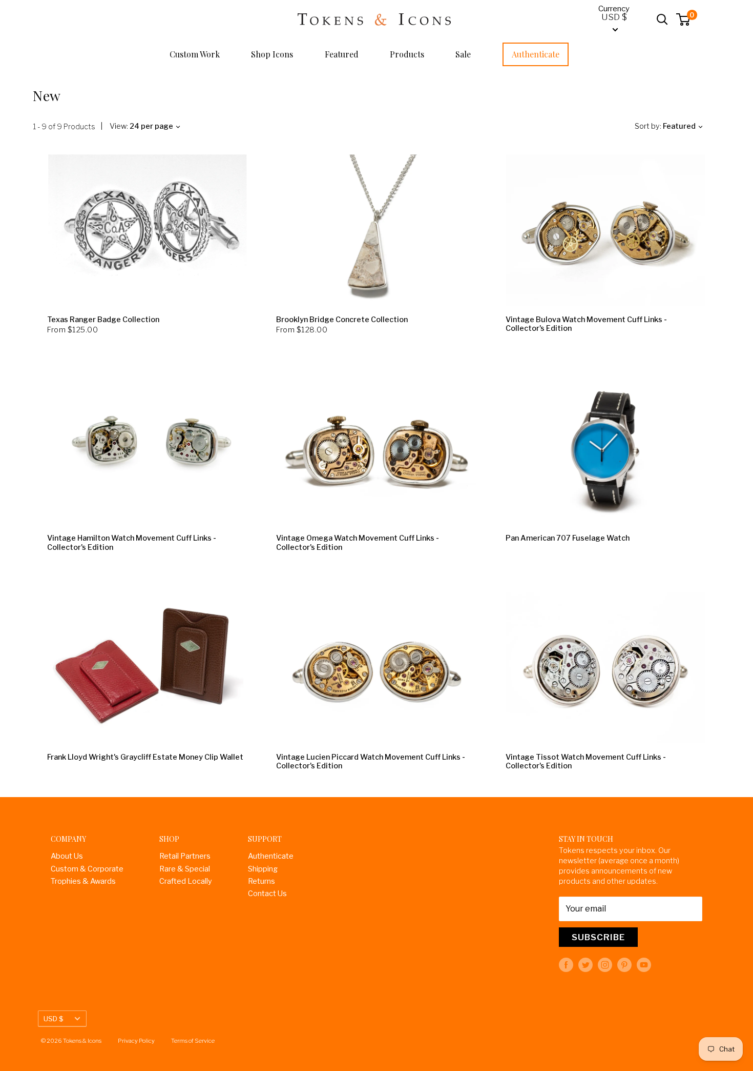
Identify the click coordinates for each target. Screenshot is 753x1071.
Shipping (263, 869)
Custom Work (195, 54)
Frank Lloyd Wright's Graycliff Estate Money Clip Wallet (145, 757)
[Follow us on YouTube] (644, 965)
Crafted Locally (185, 881)
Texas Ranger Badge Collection (103, 319)
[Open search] (662, 19)
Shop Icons (272, 54)
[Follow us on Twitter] (585, 965)
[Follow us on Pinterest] (624, 965)
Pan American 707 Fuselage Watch (568, 538)
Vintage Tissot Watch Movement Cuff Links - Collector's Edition (586, 761)
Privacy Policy (136, 1040)
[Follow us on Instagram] (605, 965)
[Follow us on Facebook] (566, 965)
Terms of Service (193, 1040)
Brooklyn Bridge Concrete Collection (342, 319)
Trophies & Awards (83, 881)
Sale (463, 54)
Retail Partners (185, 856)
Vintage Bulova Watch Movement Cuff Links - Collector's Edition (586, 324)
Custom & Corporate (87, 869)
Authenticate (535, 54)
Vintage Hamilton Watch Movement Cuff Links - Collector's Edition (131, 542)
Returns (261, 881)
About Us (67, 856)
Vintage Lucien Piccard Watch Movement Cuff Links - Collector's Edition (370, 761)
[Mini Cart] (683, 19)
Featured (342, 54)
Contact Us (267, 893)
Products (407, 54)
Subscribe (598, 937)
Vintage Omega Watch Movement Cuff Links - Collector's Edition (357, 542)
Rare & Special (184, 869)
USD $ (54, 1019)
